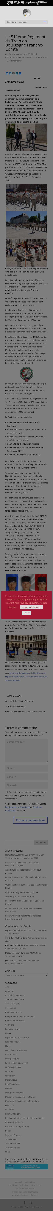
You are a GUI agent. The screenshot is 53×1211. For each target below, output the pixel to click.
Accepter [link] (27, 613)
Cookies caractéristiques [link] (31, 607)
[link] (27, 12)
